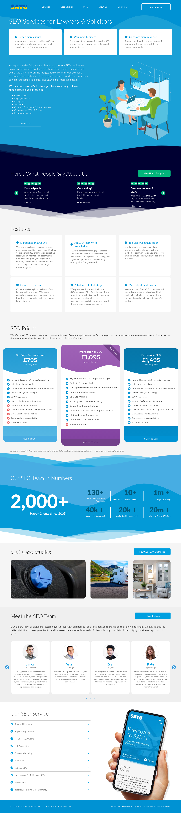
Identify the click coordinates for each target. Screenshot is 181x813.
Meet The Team (153, 615)
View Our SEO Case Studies (152, 551)
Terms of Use (65, 806)
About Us (102, 6)
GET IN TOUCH (30, 439)
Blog (85, 6)
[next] (163, 193)
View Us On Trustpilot (154, 173)
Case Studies (66, 6)
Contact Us (123, 6)
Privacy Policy (50, 806)
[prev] (16, 193)
